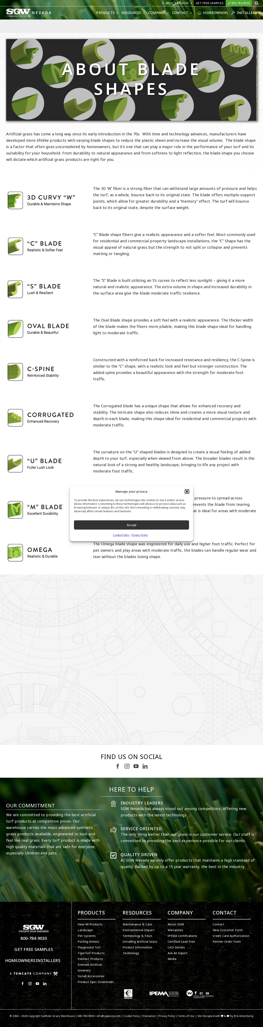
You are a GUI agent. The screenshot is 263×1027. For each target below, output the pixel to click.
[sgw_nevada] (30, 10)
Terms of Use (186, 1016)
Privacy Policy (140, 535)
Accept (131, 525)
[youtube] (136, 766)
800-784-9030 (34, 938)
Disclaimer (149, 1016)
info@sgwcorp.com (109, 1016)
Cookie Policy (121, 535)
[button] (187, 492)
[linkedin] (145, 766)
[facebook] (117, 766)
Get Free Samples (33, 950)
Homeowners (20, 961)
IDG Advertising (243, 1016)
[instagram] (127, 766)
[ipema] (164, 990)
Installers (48, 961)
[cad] (128, 990)
